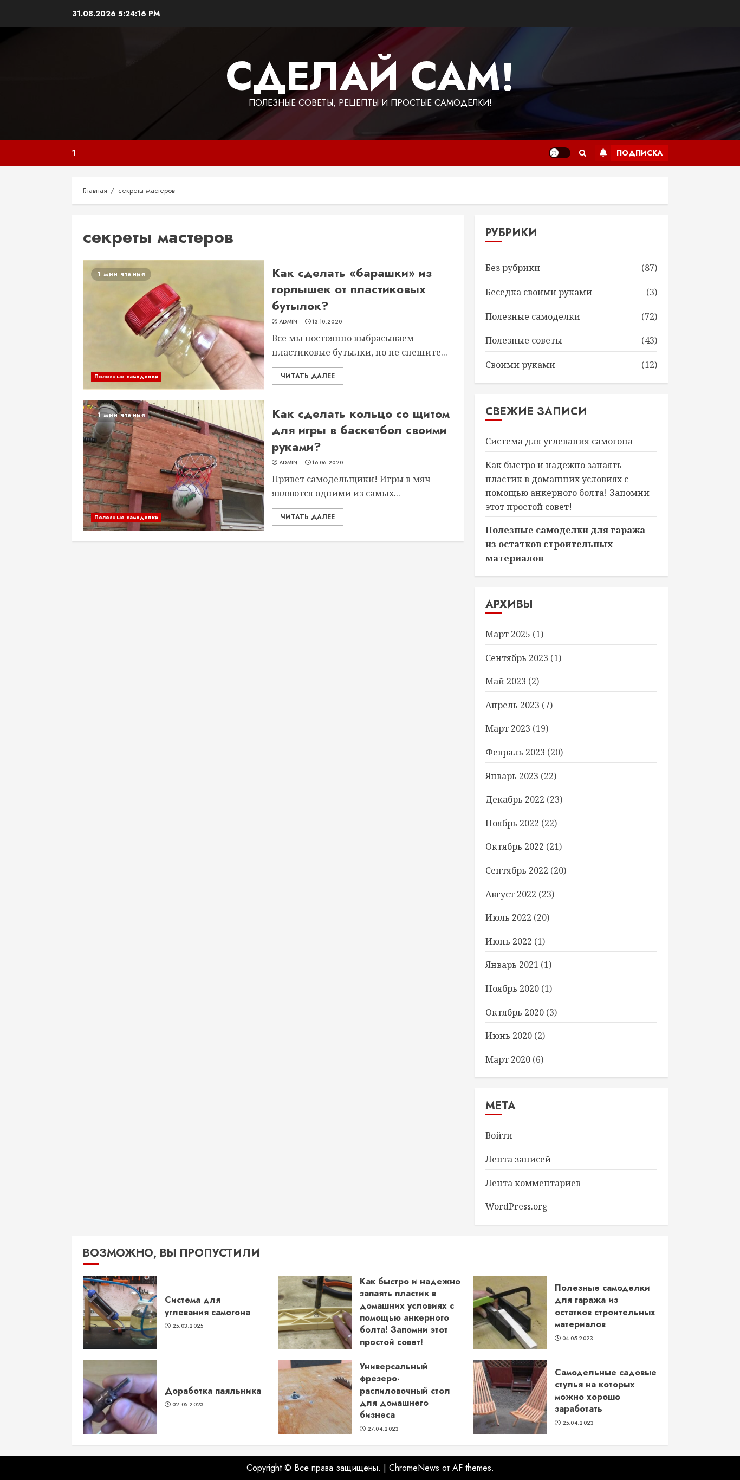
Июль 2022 (508, 917)
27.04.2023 (383, 1429)
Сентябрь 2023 (516, 658)
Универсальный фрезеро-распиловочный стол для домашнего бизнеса (405, 1390)
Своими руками (520, 365)
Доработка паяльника (213, 1391)
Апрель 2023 (512, 705)
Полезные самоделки (126, 376)
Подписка (639, 152)
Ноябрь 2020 (512, 988)
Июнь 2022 (508, 941)
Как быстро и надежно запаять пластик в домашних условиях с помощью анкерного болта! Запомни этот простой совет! (410, 1311)
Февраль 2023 (515, 752)
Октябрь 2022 (514, 846)
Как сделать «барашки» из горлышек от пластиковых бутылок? (352, 289)
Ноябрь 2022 (512, 823)
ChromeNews (414, 1468)
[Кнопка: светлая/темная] (559, 152)
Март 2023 (507, 728)
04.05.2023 (578, 1338)
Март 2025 (507, 634)
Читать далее (308, 376)
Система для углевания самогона (559, 441)
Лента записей (518, 1159)
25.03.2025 (188, 1326)
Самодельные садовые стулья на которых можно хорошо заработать (606, 1390)
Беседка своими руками (538, 292)
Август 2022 (510, 894)
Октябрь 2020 (514, 1012)
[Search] (582, 153)
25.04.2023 (578, 1423)
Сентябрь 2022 (516, 870)
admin (288, 322)
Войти (498, 1135)
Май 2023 (505, 681)
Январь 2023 (511, 776)
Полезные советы (523, 340)
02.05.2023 (188, 1404)
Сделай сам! (370, 76)
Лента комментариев (533, 1183)
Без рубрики (512, 268)
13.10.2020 (327, 322)
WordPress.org (516, 1206)
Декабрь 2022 (514, 799)
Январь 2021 (511, 965)
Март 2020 (507, 1059)
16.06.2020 (327, 463)
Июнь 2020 (508, 1036)
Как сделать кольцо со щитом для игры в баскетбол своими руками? (361, 430)
